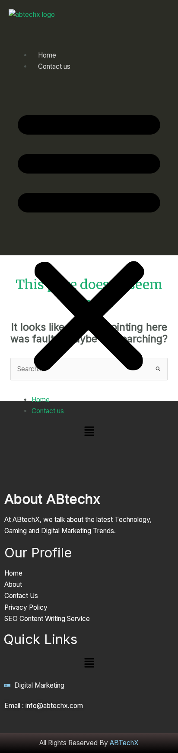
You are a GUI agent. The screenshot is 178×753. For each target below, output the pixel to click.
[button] (89, 238)
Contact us (54, 66)
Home (41, 400)
